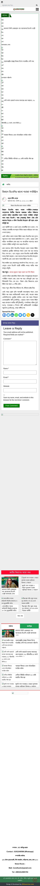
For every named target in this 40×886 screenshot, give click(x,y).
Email (6, 377)
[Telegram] (24, 315)
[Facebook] (4, 315)
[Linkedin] (12, 315)
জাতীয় (8, 184)
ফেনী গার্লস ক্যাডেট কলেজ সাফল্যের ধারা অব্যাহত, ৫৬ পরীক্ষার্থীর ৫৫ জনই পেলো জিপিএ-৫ (18, 111)
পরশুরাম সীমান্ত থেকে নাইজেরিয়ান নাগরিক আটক (17, 135)
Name (6, 368)
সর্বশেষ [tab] (11, 626)
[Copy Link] (28, 315)
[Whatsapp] (16, 315)
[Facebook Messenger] (20, 315)
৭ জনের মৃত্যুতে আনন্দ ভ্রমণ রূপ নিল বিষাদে (21, 272)
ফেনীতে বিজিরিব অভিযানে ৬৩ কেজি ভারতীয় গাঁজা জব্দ (18, 159)
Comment (7, 339)
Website (6, 386)
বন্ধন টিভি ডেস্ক (13, 198)
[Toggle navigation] (37, 9)
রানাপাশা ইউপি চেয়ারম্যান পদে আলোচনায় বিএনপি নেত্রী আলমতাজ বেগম (18, 36)
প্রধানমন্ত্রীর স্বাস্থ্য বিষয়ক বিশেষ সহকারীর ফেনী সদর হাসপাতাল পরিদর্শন (17, 69)
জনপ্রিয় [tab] (29, 626)
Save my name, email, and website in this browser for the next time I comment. (18, 399)
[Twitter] (8, 315)
